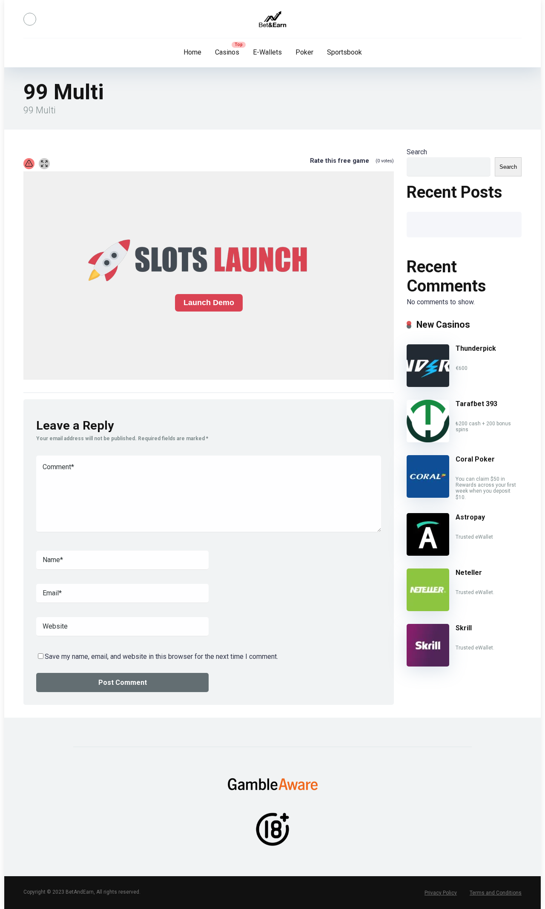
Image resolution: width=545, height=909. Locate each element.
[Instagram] (29, 19)
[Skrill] (428, 664)
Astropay (470, 517)
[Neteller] (428, 609)
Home (192, 52)
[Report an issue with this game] (28, 163)
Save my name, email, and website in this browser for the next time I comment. (161, 656)
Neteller (469, 572)
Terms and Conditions (496, 893)
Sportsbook (344, 52)
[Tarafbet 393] (428, 440)
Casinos (227, 52)
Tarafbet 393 (476, 404)
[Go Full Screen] (44, 163)
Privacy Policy (441, 893)
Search (417, 152)
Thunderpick (476, 348)
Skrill (464, 628)
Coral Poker (475, 459)
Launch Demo (209, 302)
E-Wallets (267, 52)
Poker (304, 52)
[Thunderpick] (428, 385)
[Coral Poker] (428, 495)
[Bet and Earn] (273, 19)
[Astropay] (428, 553)
